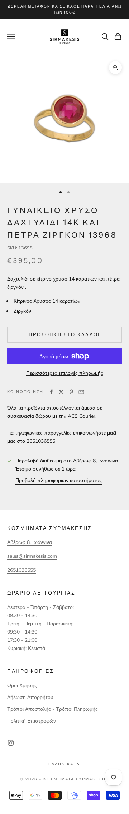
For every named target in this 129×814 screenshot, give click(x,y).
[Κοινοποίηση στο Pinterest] (71, 392)
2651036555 (21, 570)
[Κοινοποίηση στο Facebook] (51, 392)
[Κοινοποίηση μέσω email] (81, 392)
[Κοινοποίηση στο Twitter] (61, 392)
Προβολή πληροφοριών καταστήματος (58, 480)
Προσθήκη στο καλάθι (64, 334)
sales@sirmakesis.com (32, 556)
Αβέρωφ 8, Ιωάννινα (29, 542)
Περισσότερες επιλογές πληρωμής (64, 373)
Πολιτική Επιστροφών (31, 721)
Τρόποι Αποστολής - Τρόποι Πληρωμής (52, 709)
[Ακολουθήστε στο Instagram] (10, 742)
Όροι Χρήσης (22, 685)
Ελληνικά (60, 763)
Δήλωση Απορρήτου (30, 697)
